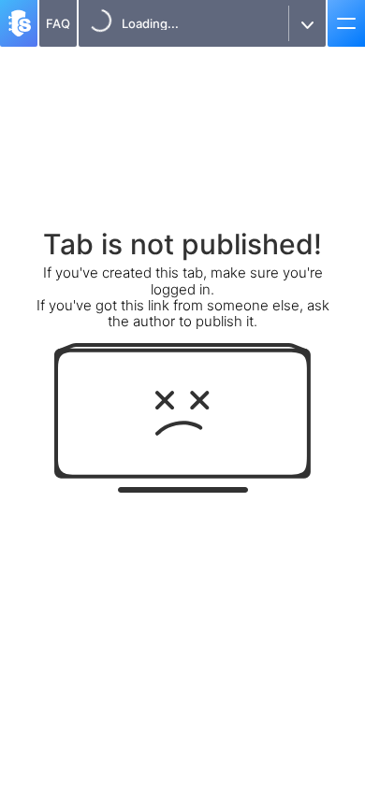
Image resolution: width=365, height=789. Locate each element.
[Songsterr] (18, 23)
